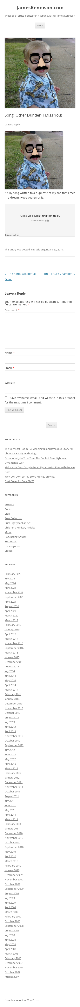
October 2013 (12, 712)
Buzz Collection (13, 518)
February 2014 (13, 694)
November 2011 (14, 787)
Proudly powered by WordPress (21, 1000)
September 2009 (14, 888)
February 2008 (13, 958)
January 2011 (12, 828)
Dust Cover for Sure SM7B (19, 481)
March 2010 (11, 861)
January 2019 (12, 629)
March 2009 (11, 912)
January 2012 (12, 777)
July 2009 (10, 898)
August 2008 (12, 930)
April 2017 (10, 634)
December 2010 (14, 833)
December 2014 (14, 662)
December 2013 (14, 703)
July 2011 (10, 800)
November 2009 (14, 879)
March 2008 (11, 953)
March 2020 (11, 615)
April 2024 (10, 587)
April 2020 (10, 611)
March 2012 (11, 768)
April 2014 (10, 685)
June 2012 (10, 754)
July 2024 (10, 578)
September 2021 (14, 597)
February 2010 (13, 865)
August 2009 (12, 893)
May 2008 (10, 944)
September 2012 (14, 745)
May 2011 (10, 810)
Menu (40, 25)
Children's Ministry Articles (20, 527)
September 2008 (14, 926)
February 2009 (13, 916)
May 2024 (10, 583)
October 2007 (12, 972)
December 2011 (14, 782)
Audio (8, 509)
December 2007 (14, 963)
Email (9, 368)
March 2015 (11, 652)
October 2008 (12, 921)
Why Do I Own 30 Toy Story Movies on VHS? (30, 476)
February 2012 (13, 773)
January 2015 (12, 657)
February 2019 (13, 625)
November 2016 (14, 643)
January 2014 (12, 699)
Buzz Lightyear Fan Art (17, 523)
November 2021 (14, 592)
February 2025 (13, 574)
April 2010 (10, 856)
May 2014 (10, 680)
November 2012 (14, 736)
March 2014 (11, 689)
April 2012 (10, 763)
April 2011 (10, 814)
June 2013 (10, 726)
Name (10, 353)
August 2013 (12, 717)
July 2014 (10, 671)
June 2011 (10, 805)
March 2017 (11, 638)
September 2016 (14, 648)
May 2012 (10, 759)
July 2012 (10, 750)
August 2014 (12, 666)
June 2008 (10, 939)
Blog (7, 513)
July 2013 (10, 722)
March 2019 (11, 620)
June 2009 (10, 902)
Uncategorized (13, 546)
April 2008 (10, 949)
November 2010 (14, 838)
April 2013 (10, 731)
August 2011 (12, 796)
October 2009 (12, 884)
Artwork (9, 504)
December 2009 (14, 875)
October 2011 (12, 791)
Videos (8, 550)
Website (10, 383)
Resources (11, 541)
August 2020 (12, 606)
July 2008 (10, 935)
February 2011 (13, 824)
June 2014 (10, 675)
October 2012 (12, 740)
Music (36, 249)
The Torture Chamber (59, 274)
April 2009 (10, 907)
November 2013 (14, 708)
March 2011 (11, 819)
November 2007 (14, 967)
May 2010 (10, 851)
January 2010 (12, 870)
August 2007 (12, 976)
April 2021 (10, 601)
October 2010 (12, 842)
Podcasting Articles (15, 537)
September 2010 (14, 847)
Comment (12, 310)
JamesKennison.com (40, 8)
